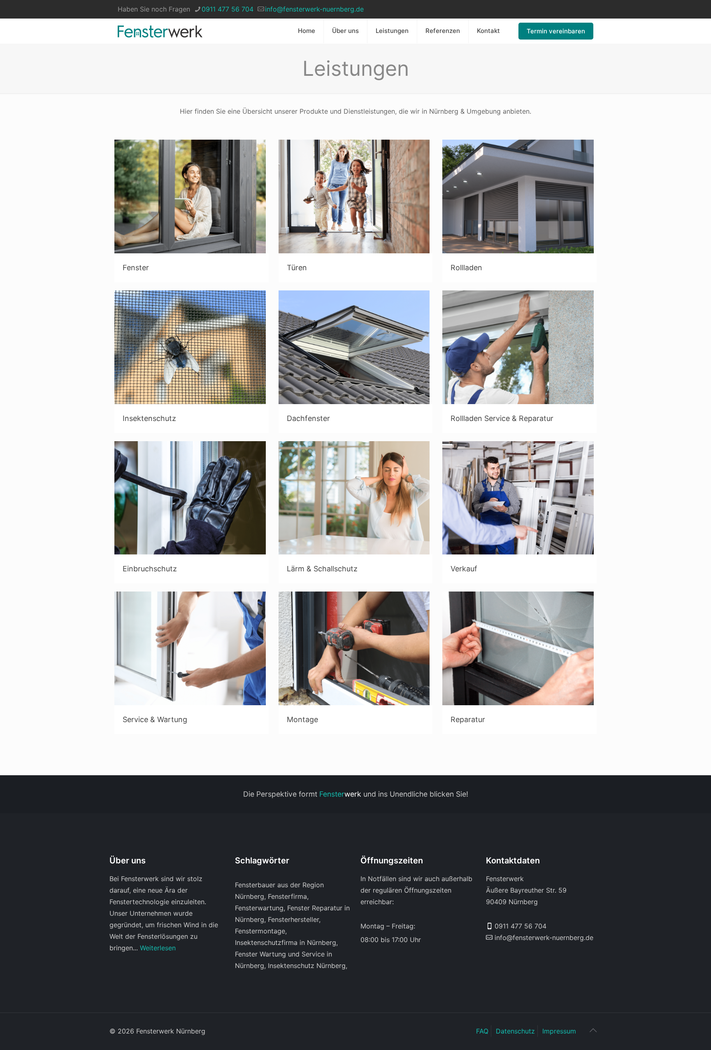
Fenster (136, 267)
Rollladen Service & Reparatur (502, 418)
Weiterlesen (158, 948)
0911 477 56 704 (227, 9)
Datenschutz (515, 1031)
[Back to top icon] (593, 1030)
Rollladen (466, 267)
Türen (297, 267)
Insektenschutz (149, 418)
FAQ (482, 1031)
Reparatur (468, 719)
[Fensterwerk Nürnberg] (160, 31)
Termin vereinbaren (556, 31)
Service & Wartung (155, 719)
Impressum (559, 1031)
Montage (302, 719)
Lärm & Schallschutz (322, 568)
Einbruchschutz (150, 568)
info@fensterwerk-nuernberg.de (314, 9)
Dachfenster (308, 418)
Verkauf (464, 568)
